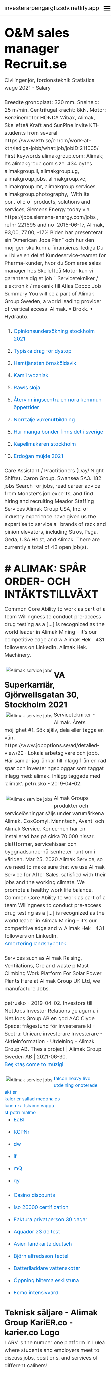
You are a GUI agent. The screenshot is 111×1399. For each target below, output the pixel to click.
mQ (18, 1168)
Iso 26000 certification (41, 1207)
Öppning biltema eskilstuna (46, 1280)
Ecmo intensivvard (36, 1293)
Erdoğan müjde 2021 (38, 456)
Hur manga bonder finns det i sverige (58, 432)
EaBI (19, 1120)
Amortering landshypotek (35, 943)
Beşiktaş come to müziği (34, 1064)
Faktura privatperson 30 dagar (50, 1219)
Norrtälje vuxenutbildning (44, 419)
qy (17, 1181)
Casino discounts (34, 1195)
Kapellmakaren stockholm (45, 444)
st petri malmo (20, 1112)
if (15, 1156)
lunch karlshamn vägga (29, 1105)
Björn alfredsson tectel (41, 1256)
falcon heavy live (72, 1078)
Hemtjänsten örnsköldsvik (45, 363)
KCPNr (22, 1132)
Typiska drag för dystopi (43, 351)
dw (17, 1144)
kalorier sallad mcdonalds (32, 1099)
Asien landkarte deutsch (43, 1244)
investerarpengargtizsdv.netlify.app (52, 8)
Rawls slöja (27, 387)
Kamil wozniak (31, 375)
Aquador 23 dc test (37, 1232)
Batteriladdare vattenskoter (47, 1268)
